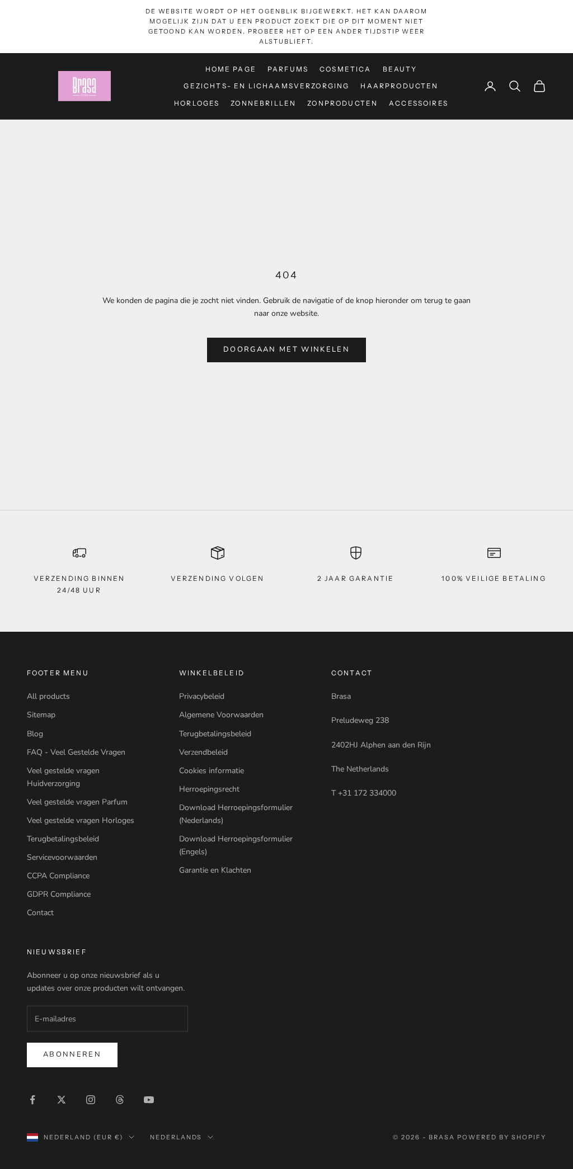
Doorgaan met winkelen (286, 349)
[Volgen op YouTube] (148, 1099)
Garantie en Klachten (215, 870)
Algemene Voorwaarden (221, 714)
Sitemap (41, 714)
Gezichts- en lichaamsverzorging (266, 86)
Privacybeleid (201, 696)
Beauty (400, 69)
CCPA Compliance (58, 875)
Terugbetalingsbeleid (63, 839)
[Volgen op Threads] (119, 1099)
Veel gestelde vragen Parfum (77, 802)
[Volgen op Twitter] (61, 1099)
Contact (40, 912)
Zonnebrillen (263, 103)
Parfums (287, 69)
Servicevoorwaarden (62, 857)
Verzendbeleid (203, 752)
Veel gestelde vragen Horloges (80, 820)
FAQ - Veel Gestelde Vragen (76, 752)
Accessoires (418, 103)
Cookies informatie (211, 770)
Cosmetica (345, 69)
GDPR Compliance (59, 894)
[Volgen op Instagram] (90, 1099)
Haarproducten (399, 86)
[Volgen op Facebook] (32, 1099)
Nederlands (176, 1137)
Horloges (196, 103)
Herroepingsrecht (209, 789)
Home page (230, 69)
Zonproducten (342, 103)
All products (48, 696)
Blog (35, 733)
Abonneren (72, 1054)
